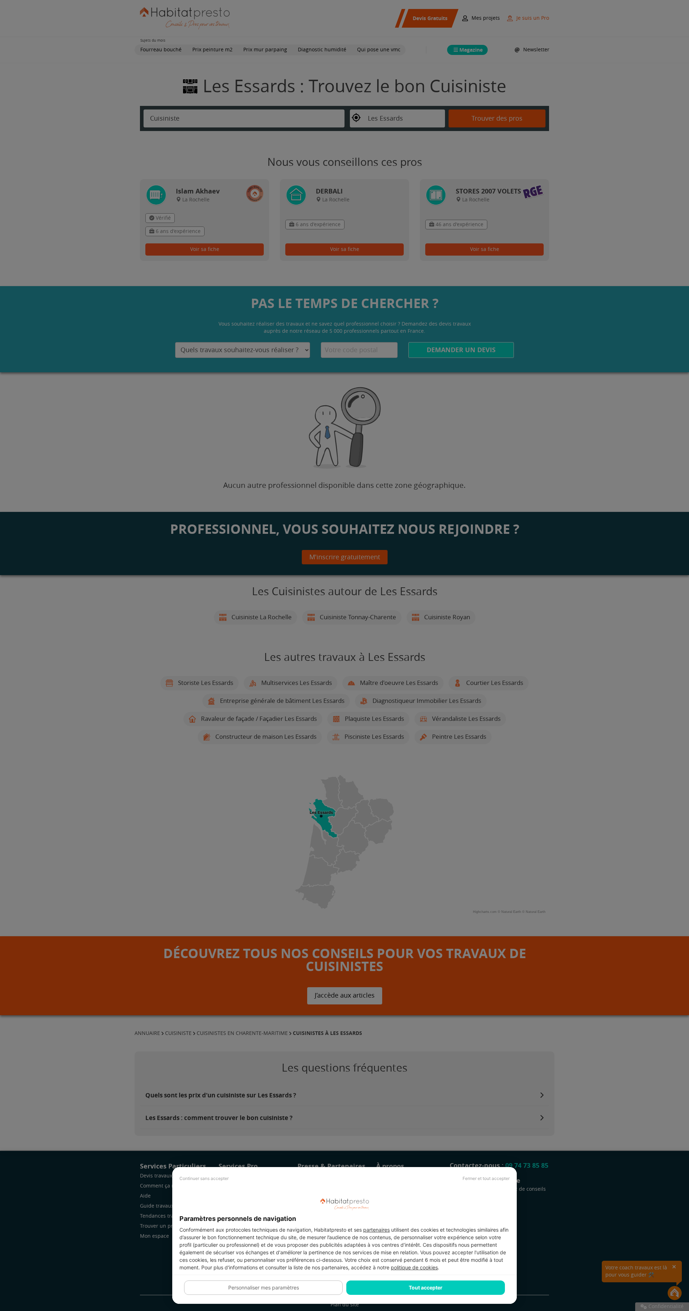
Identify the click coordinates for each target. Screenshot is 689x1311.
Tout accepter (425, 1287)
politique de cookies (414, 1267)
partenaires (376, 1230)
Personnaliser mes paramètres (263, 1287)
